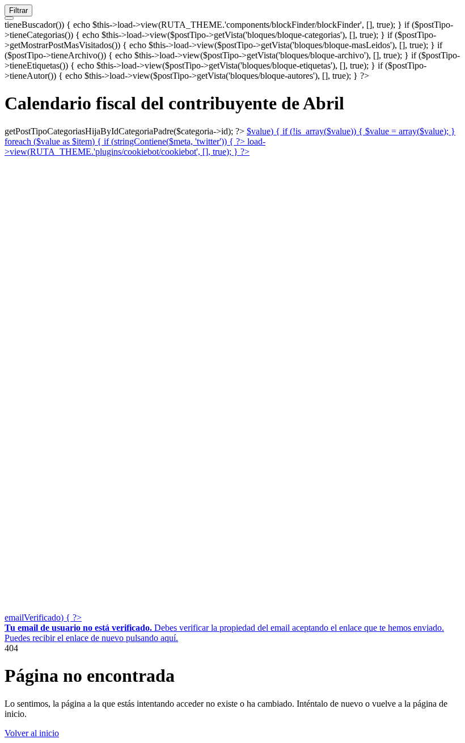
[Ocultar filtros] (9, 18)
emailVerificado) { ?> (43, 617)
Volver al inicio (32, 733)
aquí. (169, 638)
